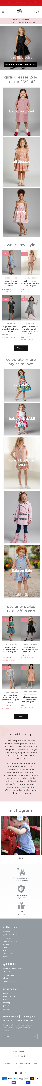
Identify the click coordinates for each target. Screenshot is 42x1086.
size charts (8, 978)
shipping (6, 1002)
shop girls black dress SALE (20, 64)
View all (21, 348)
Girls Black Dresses (11, 935)
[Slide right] (26, 858)
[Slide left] (15, 858)
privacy (6, 1006)
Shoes (5, 947)
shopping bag (9, 981)
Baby (5, 950)
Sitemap (6, 1009)
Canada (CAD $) (20, 1056)
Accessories (8, 953)
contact (6, 993)
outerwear (7, 944)
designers (7, 938)
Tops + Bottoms (10, 941)
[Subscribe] (35, 1036)
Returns (6, 999)
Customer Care (9, 996)
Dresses (6, 931)
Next (40, 48)
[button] (2, 11)
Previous (2, 48)
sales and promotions (12, 969)
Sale (5, 956)
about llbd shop (10, 972)
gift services (8, 975)
